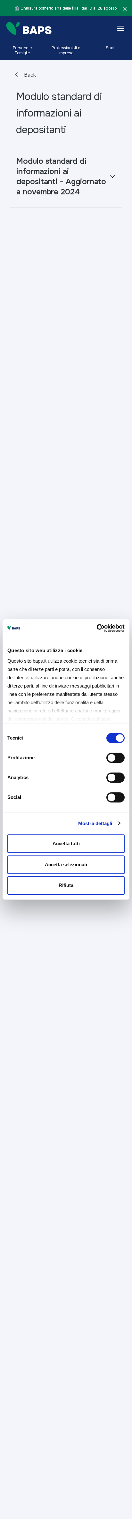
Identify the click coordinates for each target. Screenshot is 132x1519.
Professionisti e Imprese (66, 50)
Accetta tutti (66, 843)
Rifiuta (66, 885)
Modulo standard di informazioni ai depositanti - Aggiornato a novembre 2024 (61, 176)
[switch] (115, 758)
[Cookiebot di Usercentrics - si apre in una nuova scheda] (97, 628)
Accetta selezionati (66, 864)
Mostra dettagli (95, 823)
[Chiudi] (125, 8)
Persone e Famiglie (22, 50)
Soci (110, 47)
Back (29, 74)
